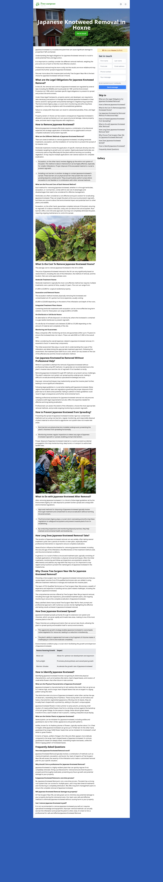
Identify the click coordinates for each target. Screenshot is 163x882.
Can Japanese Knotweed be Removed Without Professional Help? (112, 114)
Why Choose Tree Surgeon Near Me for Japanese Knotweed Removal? (111, 136)
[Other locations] (121, 4)
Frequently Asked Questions (109, 149)
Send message (112, 87)
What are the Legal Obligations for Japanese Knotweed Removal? (111, 100)
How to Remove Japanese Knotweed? (112, 104)
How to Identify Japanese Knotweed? (112, 146)
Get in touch (81, 33)
